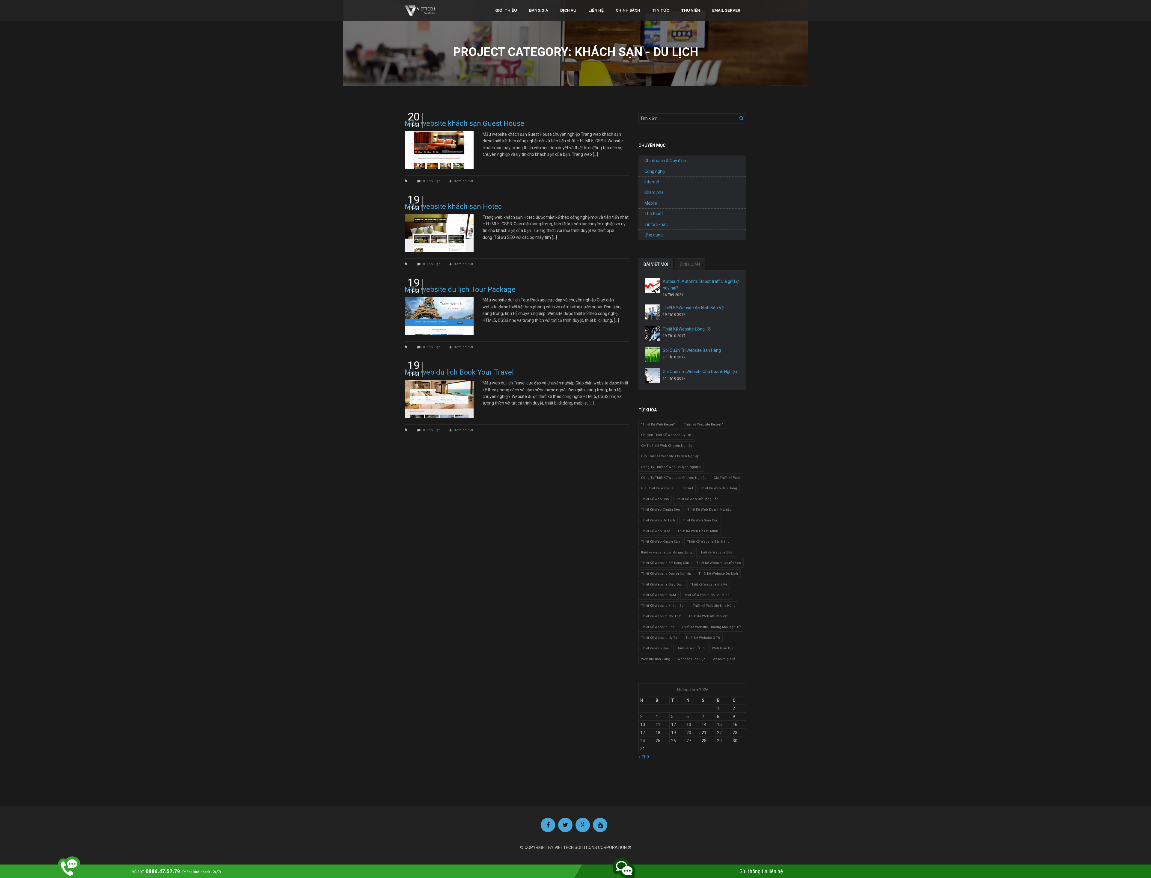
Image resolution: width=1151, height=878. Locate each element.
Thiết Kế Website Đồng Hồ (687, 329)
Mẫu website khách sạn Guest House (464, 123)
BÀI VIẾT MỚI (656, 264)
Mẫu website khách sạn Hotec (453, 206)
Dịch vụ (568, 10)
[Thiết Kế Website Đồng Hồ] (652, 333)
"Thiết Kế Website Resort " (703, 424)
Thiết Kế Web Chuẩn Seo (660, 510)
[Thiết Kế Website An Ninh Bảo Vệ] (652, 311)
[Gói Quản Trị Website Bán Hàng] (652, 354)
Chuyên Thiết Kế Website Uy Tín (666, 435)
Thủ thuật (653, 213)
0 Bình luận (432, 181)
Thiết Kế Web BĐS (655, 499)
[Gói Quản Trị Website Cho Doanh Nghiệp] (652, 375)
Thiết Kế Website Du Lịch (718, 574)
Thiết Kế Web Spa (655, 648)
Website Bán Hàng (655, 659)
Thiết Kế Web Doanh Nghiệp (709, 510)
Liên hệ (596, 10)
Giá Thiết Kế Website (657, 488)
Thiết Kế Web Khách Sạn (660, 542)
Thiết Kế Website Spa (657, 627)
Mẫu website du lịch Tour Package (460, 289)
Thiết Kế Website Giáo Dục (662, 584)
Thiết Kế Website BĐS (716, 552)
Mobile (650, 203)
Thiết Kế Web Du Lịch (658, 520)
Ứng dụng (653, 235)
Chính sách (628, 10)
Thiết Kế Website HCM (658, 595)
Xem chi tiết (463, 181)
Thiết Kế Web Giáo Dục (700, 520)
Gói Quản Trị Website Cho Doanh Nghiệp (700, 371)
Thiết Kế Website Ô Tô (703, 638)
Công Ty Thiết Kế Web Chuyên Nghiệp (671, 467)
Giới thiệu (506, 10)
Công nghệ (654, 171)
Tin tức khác (656, 224)
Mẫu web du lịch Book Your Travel (459, 372)
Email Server (726, 10)
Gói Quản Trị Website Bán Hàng (692, 350)
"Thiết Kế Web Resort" (658, 424)
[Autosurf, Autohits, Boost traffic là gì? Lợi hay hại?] (652, 285)
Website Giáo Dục (691, 659)
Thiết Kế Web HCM (655, 531)
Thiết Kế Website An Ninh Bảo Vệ (693, 307)
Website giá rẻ (724, 659)
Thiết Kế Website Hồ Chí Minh (706, 595)
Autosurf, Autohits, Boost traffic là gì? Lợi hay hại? (701, 284)
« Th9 (643, 757)
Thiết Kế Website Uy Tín (659, 638)
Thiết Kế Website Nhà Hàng (714, 606)
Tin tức (660, 10)
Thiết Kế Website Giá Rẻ (708, 584)
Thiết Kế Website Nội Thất (661, 616)
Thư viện (690, 10)
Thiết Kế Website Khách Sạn (663, 606)
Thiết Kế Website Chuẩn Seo (718, 563)
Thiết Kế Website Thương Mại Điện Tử (711, 627)
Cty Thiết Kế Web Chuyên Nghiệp (666, 446)
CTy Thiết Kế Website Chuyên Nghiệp (670, 456)
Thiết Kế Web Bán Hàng (718, 488)
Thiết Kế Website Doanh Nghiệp (666, 574)
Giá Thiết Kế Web (727, 478)
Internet (651, 181)
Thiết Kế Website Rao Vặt (708, 616)
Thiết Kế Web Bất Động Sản (697, 499)
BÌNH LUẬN (690, 264)
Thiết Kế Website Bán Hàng (708, 542)
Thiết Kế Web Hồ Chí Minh (697, 531)
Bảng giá (538, 10)
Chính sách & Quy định (665, 160)
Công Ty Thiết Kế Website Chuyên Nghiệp (673, 478)
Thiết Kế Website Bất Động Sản (665, 563)
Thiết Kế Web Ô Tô (690, 648)
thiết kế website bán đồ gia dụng (666, 552)
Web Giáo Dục (723, 648)
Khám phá (654, 192)
